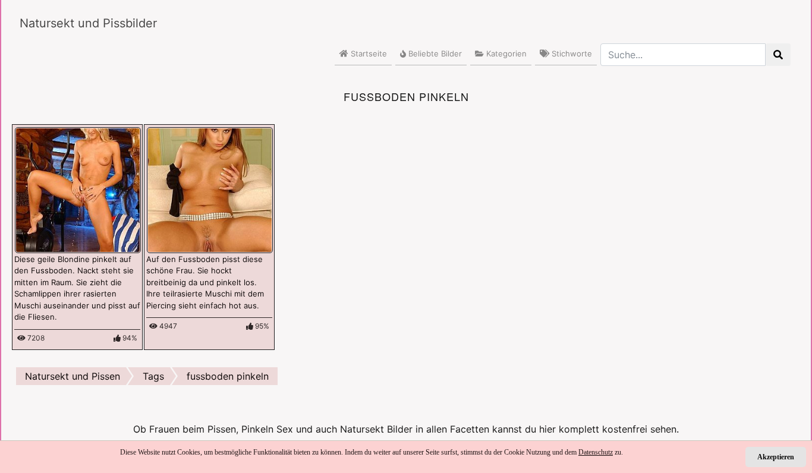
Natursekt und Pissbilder (88, 23)
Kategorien (505, 53)
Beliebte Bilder (434, 53)
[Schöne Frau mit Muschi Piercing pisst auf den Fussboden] (209, 189)
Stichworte (570, 53)
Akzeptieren (775, 457)
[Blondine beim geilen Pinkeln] (77, 189)
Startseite (367, 53)
